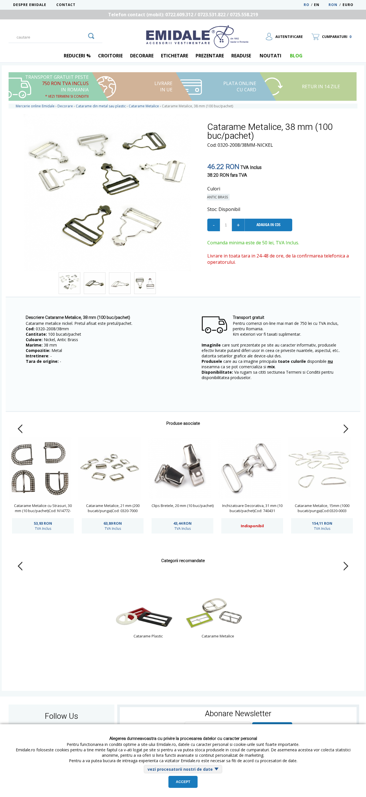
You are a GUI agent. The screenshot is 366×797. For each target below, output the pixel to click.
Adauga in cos (268, 224)
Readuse (241, 56)
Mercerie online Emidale (35, 106)
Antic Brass (218, 197)
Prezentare (210, 56)
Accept (183, 782)
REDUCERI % (77, 56)
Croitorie (110, 56)
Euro (348, 4)
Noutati (270, 56)
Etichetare (174, 56)
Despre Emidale (29, 4)
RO (306, 4)
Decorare (142, 56)
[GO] (91, 35)
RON (333, 4)
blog (296, 56)
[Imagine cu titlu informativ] (69, 283)
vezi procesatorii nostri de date (180, 769)
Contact (65, 4)
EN (320, 4)
